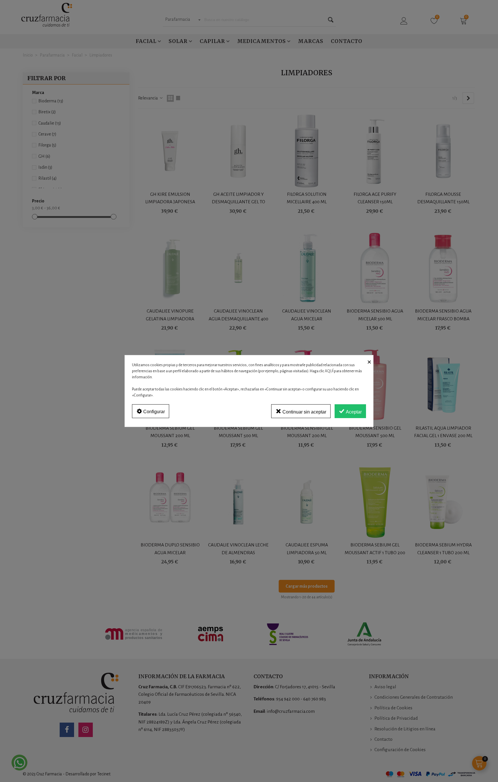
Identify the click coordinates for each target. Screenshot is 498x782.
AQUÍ (329, 371)
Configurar (153, 411)
